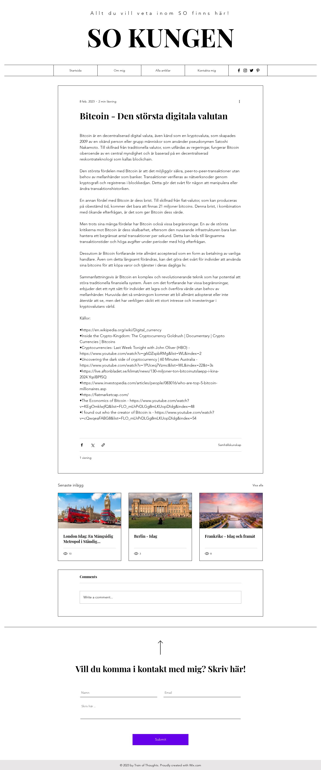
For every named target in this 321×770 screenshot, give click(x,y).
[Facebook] (238, 70)
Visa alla (258, 485)
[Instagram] (245, 70)
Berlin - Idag (145, 536)
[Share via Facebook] (82, 445)
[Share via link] (103, 445)
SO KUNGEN (161, 37)
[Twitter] (251, 70)
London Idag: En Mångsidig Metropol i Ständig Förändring (88, 539)
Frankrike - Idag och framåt (230, 536)
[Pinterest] (257, 70)
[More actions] (240, 101)
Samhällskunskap (229, 445)
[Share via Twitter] (92, 445)
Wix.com (195, 765)
